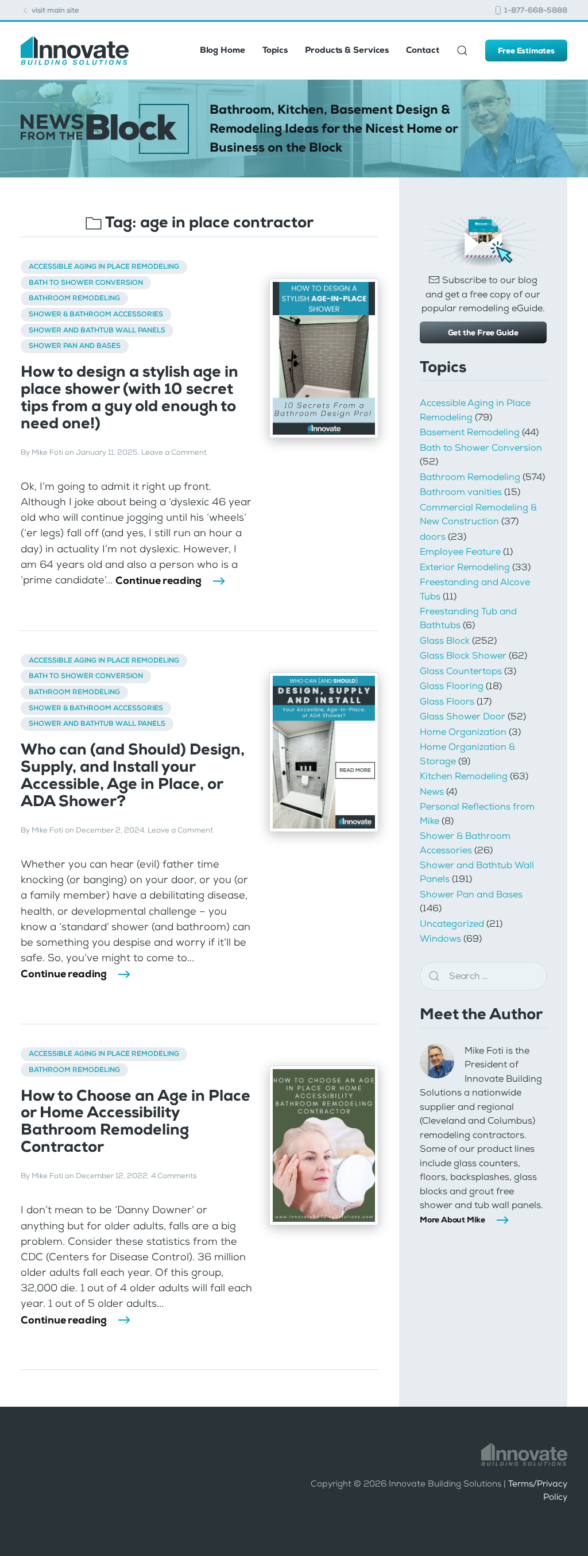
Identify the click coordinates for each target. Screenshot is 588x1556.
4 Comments (173, 1175)
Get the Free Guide (483, 332)
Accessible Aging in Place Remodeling (104, 266)
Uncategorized (452, 924)
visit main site (54, 10)
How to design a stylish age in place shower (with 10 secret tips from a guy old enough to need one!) (129, 397)
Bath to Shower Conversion (86, 282)
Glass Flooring (451, 686)
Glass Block (445, 640)
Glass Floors (447, 701)
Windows (440, 938)
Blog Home (222, 50)
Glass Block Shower (463, 655)
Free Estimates (526, 50)
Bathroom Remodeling (74, 298)
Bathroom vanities (461, 492)
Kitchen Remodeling (464, 776)
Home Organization (463, 732)
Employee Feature (460, 551)
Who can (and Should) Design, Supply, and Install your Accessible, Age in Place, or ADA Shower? (133, 775)
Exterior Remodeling (465, 567)
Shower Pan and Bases (75, 345)
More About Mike (452, 1219)
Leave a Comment (174, 452)
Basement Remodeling (470, 432)
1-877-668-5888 (534, 10)
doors (433, 537)
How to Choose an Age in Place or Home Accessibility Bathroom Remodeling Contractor (135, 1121)
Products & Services (347, 50)
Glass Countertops (461, 671)
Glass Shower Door (462, 716)
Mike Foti (47, 452)
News (432, 791)
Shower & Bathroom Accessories (96, 314)
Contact (422, 50)
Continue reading (158, 580)
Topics (275, 50)
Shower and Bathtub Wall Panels (97, 330)
